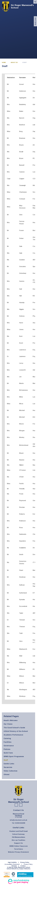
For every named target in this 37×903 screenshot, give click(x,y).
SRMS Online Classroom (18, 846)
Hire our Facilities (18, 840)
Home (4, 62)
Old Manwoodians (18, 837)
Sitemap (14, 866)
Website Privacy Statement (18, 852)
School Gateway (18, 834)
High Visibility (12, 862)
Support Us (18, 843)
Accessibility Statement (12, 864)
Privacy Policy (24, 862)
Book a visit (35, 21)
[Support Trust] (7, 874)
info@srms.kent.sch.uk (18, 820)
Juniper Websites (24, 868)
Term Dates (18, 849)
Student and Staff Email (18, 831)
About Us (14, 62)
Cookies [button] (23, 866)
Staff (24, 62)
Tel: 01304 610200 (18, 823)
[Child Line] (25, 874)
